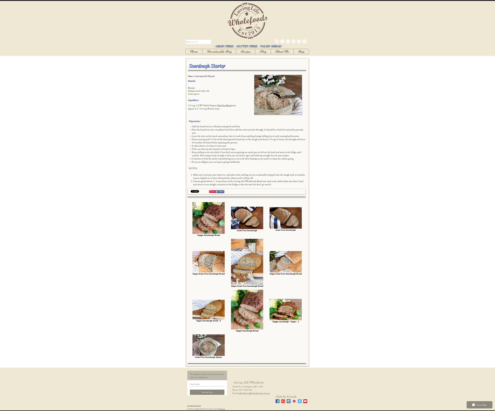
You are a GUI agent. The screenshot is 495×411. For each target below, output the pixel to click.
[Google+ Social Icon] (283, 401)
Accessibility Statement (194, 406)
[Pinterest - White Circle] (299, 41)
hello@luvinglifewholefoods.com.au (254, 393)
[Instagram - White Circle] (293, 41)
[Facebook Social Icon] (277, 401)
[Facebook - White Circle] (282, 41)
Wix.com (222, 409)
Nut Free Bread (224, 105)
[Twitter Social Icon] (300, 401)
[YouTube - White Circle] (277, 41)
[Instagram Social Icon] (289, 401)
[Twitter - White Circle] (304, 41)
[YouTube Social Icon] (305, 401)
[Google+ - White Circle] (288, 41)
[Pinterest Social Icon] (294, 401)
